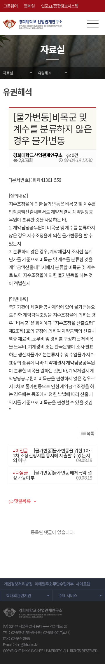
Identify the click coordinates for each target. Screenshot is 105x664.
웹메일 (29, 6)
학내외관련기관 (18, 595)
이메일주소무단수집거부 (54, 584)
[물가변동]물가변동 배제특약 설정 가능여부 (52, 475)
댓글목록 (22, 501)
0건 (74, 154)
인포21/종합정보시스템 (59, 6)
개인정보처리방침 (18, 584)
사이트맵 (83, 584)
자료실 (8, 73)
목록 (89, 433)
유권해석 (44, 73)
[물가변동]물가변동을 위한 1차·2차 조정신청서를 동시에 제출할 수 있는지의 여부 (52, 455)
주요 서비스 (67, 595)
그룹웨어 (11, 6)
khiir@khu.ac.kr (26, 644)
